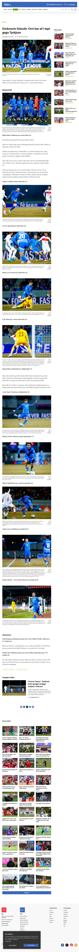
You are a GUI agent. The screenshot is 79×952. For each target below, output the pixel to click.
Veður (65, 918)
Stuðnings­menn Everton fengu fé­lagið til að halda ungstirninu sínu (42, 739)
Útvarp (51, 922)
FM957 (65, 922)
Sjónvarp (51, 920)
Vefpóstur (22, 930)
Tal (64, 926)
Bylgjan (65, 920)
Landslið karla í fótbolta (21, 669)
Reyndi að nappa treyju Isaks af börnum (69, 36)
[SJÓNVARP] (66, 9)
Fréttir (50, 910)
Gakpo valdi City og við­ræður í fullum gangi (70, 119)
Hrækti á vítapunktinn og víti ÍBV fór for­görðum (71, 73)
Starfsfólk (22, 926)
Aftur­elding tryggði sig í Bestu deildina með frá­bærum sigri (8, 888)
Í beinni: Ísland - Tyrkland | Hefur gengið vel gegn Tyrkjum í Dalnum (39, 684)
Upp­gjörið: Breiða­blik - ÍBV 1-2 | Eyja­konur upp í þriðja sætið (43, 820)
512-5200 (24, 916)
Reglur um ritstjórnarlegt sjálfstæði (7, 917)
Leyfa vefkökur (31, 945)
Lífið (50, 916)
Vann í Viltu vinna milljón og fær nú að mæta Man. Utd (70, 54)
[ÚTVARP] (69, 9)
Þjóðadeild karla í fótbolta (9, 669)
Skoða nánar (8, 941)
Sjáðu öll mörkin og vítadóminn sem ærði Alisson (41, 788)
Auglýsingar (23, 918)
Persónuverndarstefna (7, 919)
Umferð (22, 928)
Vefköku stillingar (13, 945)
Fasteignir (66, 912)
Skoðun (51, 918)
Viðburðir (66, 916)
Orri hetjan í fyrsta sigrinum (43, 803)
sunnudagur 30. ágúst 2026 (55, 4)
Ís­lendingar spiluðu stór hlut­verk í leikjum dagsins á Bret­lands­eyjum (43, 854)
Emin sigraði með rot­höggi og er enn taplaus (71, 64)
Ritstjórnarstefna (24, 922)
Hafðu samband (24, 920)
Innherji (65, 910)
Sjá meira (26, 892)
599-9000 (6, 925)
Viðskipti (51, 912)
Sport (50, 914)
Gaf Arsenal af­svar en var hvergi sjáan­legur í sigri (71, 92)
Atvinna (65, 914)
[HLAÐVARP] (63, 9)
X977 (65, 924)
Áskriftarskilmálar (24, 924)
